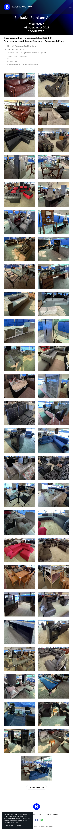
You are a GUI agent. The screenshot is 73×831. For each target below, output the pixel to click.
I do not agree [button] (9, 825)
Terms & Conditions (36, 787)
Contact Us (37, 814)
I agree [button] (19, 825)
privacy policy (16, 818)
